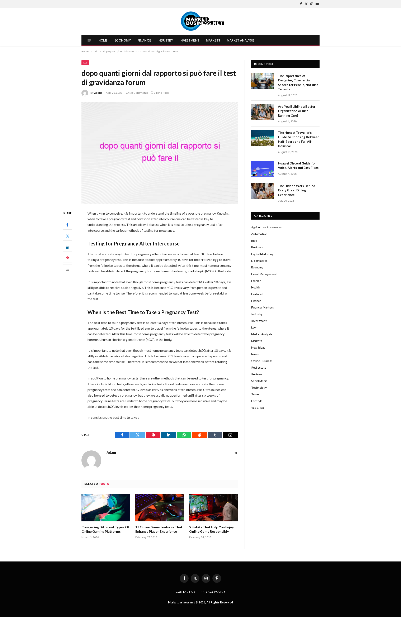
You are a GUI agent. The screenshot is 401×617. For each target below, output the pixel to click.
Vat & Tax (257, 407)
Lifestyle (257, 401)
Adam (98, 93)
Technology (259, 387)
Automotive (259, 234)
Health (255, 287)
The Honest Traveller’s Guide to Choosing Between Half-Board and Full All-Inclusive (299, 139)
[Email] (67, 269)
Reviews (256, 374)
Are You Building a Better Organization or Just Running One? (296, 111)
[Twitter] (67, 236)
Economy (122, 40)
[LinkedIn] (67, 247)
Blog (254, 240)
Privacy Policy (213, 591)
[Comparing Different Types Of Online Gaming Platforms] (105, 507)
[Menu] (89, 40)
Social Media (259, 381)
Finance (144, 40)
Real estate (258, 367)
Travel (255, 394)
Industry (165, 40)
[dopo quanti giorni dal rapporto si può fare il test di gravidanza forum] (159, 153)
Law (253, 327)
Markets (213, 40)
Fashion (256, 280)
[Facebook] (67, 225)
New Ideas (258, 347)
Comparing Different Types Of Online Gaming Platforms (105, 529)
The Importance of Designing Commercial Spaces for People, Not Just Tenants (298, 82)
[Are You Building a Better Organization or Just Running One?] (262, 112)
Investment (189, 40)
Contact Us (185, 591)
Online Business (262, 361)
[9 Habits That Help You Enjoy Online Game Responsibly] (213, 507)
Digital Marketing (262, 254)
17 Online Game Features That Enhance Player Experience (158, 529)
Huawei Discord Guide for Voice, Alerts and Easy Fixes (298, 165)
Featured (257, 294)
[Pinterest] (67, 258)
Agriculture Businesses (266, 227)
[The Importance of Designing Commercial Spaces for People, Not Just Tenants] (262, 81)
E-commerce (259, 260)
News (255, 354)
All (85, 62)
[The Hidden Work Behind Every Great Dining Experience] (262, 191)
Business (257, 247)
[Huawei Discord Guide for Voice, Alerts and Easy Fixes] (262, 169)
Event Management (264, 274)
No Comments (138, 93)
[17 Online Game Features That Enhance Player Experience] (159, 507)
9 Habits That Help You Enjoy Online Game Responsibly (211, 529)
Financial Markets (262, 307)
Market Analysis (241, 40)
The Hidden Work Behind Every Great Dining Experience (296, 190)
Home (103, 40)
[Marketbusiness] (200, 21)
